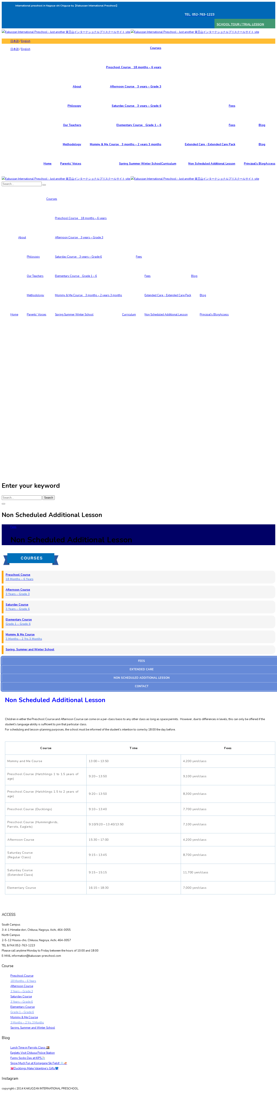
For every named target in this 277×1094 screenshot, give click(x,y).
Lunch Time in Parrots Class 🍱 (30, 1048)
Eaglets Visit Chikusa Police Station (32, 1053)
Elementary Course (19, 622)
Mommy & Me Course (24, 637)
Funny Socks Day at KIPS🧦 (27, 1058)
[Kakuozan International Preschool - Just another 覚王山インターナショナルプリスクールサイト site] (130, 32)
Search (48, 497)
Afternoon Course (18, 592)
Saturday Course (18, 607)
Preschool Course (19, 577)
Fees (13, 527)
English (25, 41)
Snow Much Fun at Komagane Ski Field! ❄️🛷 (38, 1063)
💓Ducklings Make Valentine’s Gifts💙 (34, 1068)
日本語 (14, 41)
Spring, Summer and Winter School (30, 649)
